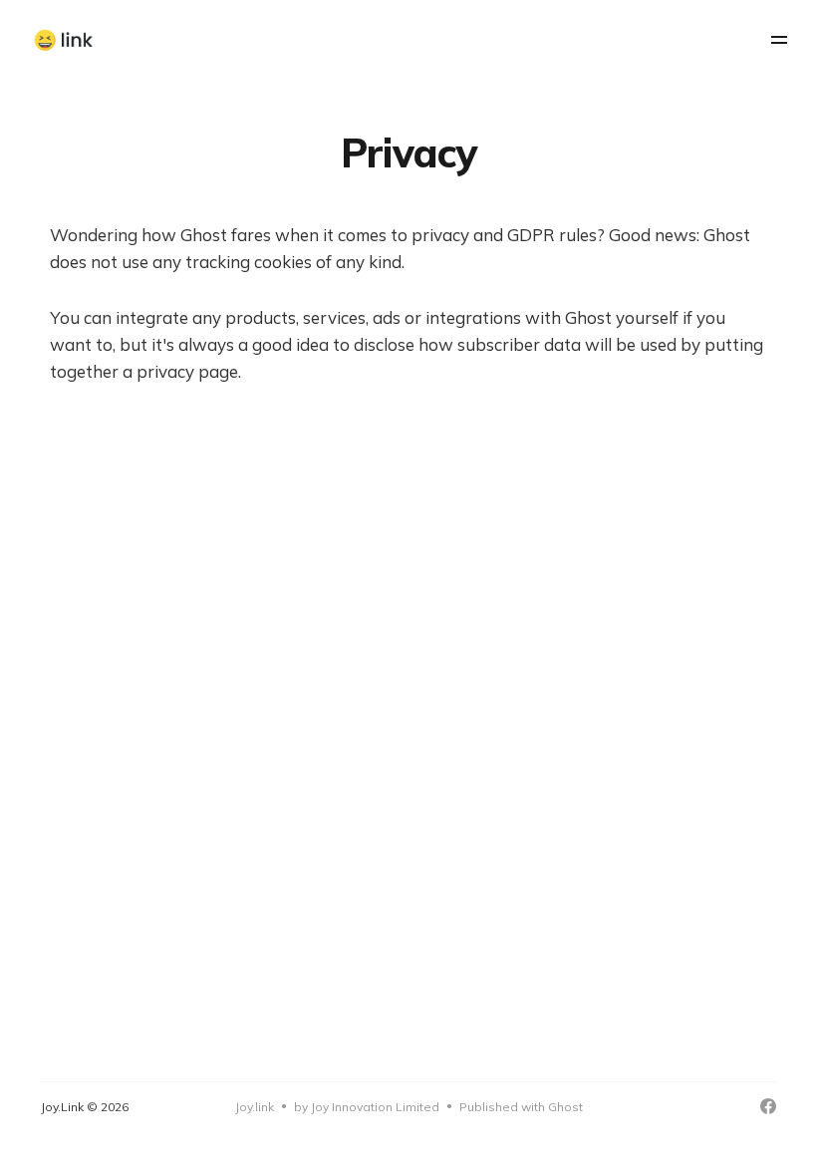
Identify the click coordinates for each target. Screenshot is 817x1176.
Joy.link (254, 1106)
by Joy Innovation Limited (366, 1106)
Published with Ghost (521, 1106)
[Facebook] (768, 1106)
